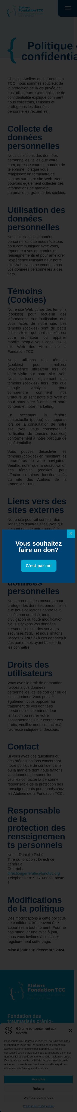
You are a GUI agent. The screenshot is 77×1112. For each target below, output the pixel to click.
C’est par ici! (39, 565)
